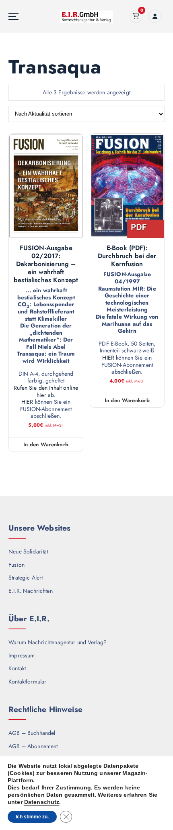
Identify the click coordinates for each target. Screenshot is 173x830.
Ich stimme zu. (32, 817)
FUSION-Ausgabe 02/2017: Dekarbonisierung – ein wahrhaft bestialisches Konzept (46, 264)
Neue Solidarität (28, 551)
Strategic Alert (25, 578)
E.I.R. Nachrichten (30, 591)
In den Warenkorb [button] (45, 444)
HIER (27, 402)
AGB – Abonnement (33, 746)
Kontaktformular (27, 681)
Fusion (16, 565)
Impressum (21, 655)
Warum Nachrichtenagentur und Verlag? (57, 642)
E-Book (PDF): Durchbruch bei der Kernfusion (127, 256)
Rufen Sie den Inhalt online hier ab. (46, 391)
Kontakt (17, 668)
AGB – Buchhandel (31, 733)
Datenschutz (42, 802)
